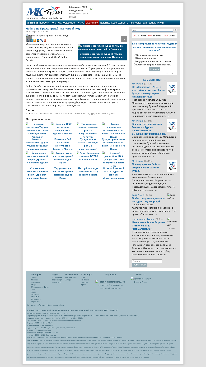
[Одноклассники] (35, 40)
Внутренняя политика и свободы (153, 61)
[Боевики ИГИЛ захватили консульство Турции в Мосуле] (64, 124)
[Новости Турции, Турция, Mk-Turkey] (141, 279)
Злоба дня (35, 297)
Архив (83, 285)
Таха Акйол (138, 195)
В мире (33, 285)
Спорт (33, 289)
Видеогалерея (36, 302)
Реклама (84, 282)
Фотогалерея (36, 299)
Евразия (34, 277)
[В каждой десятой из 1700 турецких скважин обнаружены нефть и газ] (114, 153)
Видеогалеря (57, 280)
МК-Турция (32, 23)
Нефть (71, 114)
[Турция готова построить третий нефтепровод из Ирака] (64, 153)
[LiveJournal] (41, 40)
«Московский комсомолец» (89, 310)
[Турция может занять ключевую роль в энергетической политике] (89, 124)
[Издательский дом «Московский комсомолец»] (110, 282)
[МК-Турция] (46, 12)
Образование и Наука (39, 287)
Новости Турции (82, 114)
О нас (83, 277)
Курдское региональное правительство (49, 114)
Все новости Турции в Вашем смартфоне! (46, 305)
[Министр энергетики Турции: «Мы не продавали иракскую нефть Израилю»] (38, 124)
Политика (56, 23)
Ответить (154, 69)
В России (34, 280)
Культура (105, 23)
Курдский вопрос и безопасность (153, 65)
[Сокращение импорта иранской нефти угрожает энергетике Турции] (38, 153)
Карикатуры (56, 282)
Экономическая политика (149, 55)
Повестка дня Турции (143, 219)
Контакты (85, 280)
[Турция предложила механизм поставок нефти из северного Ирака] (114, 124)
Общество (69, 23)
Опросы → (171, 73)
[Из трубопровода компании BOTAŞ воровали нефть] (89, 153)
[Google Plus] (45, 40)
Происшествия (138, 23)
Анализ (33, 292)
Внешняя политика (146, 58)
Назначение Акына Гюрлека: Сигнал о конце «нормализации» (149, 225)
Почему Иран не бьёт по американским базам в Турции (146, 167)
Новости (44, 23)
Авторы (68, 280)
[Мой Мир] (38, 40)
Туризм (80, 23)
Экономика (92, 23)
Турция (93, 114)
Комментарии (156, 23)
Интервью (35, 294)
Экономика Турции (106, 114)
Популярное (36, 282)
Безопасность (119, 23)
